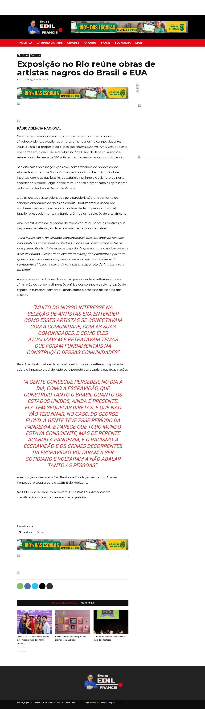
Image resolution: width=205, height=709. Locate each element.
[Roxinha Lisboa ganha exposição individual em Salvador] (72, 622)
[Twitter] (35, 586)
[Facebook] (27, 586)
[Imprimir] (49, 586)
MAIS (138, 42)
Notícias (23, 55)
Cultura (35, 55)
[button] (184, 42)
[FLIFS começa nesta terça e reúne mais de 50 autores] (111, 622)
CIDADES (73, 42)
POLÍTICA (25, 42)
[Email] (42, 586)
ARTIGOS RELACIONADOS (64, 603)
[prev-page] (19, 650)
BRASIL (105, 42)
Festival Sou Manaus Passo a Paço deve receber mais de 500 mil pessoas (33, 639)
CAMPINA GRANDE (50, 42)
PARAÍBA (90, 42)
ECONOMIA (123, 42)
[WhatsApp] (20, 586)
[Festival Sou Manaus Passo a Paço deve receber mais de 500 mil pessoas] (34, 622)
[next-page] (24, 650)
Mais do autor (88, 603)
